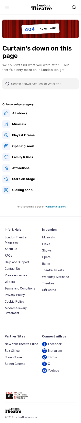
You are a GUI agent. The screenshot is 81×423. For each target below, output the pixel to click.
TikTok (52, 357)
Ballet (46, 264)
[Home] (41, 7)
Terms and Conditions (20, 288)
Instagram (55, 351)
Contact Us (12, 269)
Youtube (53, 370)
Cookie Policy (14, 301)
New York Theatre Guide (21, 344)
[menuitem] (40, 113)
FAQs (8, 255)
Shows (47, 250)
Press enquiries (16, 275)
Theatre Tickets (53, 270)
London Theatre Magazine (16, 239)
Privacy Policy (15, 295)
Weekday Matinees (55, 277)
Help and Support (17, 262)
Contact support (56, 206)
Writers (10, 282)
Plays (46, 244)
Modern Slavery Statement (16, 310)
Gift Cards (49, 290)
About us (11, 249)
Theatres (48, 283)
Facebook (55, 344)
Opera (46, 257)
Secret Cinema (15, 364)
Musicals (48, 237)
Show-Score (13, 357)
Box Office (12, 351)
